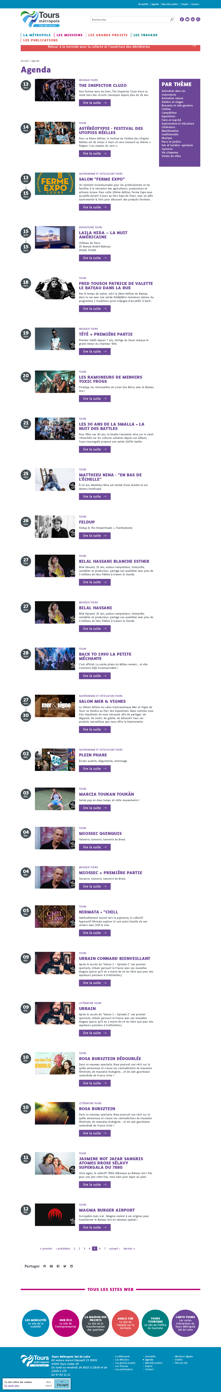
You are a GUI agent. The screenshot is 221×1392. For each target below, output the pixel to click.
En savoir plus (12, 1385)
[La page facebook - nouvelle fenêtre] (182, 19)
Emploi (185, 4)
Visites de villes (171, 156)
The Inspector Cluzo (103, 85)
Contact (195, 4)
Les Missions (70, 35)
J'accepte (62, 1385)
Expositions (168, 116)
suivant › (114, 1248)
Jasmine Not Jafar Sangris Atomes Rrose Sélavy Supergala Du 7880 (111, 1163)
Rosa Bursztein (97, 1108)
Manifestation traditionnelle (170, 132)
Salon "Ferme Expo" (102, 179)
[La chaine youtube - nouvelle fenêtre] (187, 19)
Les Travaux (145, 35)
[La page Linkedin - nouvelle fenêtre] (193, 19)
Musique (167, 138)
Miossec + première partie (110, 872)
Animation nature (172, 98)
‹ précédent (63, 1248)
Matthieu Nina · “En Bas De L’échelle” (110, 476)
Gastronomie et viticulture (178, 123)
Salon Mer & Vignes (102, 701)
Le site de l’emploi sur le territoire (125, 1323)
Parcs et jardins (171, 141)
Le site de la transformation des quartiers (95, 1323)
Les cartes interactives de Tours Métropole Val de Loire (185, 1323)
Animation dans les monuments (173, 92)
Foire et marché (171, 120)
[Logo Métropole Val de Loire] (35, 1365)
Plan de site (181, 1362)
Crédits (178, 1359)
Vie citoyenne (170, 152)
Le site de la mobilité (35, 1323)
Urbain (87, 1008)
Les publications (40, 40)
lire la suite (92, 103)
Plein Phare (93, 754)
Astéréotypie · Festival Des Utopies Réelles (111, 130)
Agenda (155, 4)
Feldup (87, 521)
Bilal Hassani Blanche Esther (114, 561)
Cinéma (166, 109)
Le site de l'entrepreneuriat (65, 1323)
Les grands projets (108, 35)
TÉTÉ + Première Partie (106, 334)
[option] (36, 1323)
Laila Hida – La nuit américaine (103, 234)
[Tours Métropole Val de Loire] (40, 19)
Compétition (169, 112)
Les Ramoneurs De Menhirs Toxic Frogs (110, 379)
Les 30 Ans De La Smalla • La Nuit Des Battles (111, 426)
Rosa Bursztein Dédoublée (110, 1058)
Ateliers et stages (172, 102)
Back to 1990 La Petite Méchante (105, 656)
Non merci (49, 1384)
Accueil (24, 60)
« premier (46, 1248)
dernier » (129, 1248)
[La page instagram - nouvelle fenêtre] (198, 19)
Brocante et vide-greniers (177, 105)
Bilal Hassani (95, 607)
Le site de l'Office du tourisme (155, 1323)
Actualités (143, 4)
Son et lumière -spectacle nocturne (177, 146)
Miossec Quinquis (100, 833)
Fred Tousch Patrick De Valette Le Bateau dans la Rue (116, 285)
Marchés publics (170, 4)
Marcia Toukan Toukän (106, 794)
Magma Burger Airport (107, 1210)
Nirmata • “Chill (98, 911)
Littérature (168, 127)
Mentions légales (184, 1356)
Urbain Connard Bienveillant (114, 958)
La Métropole (37, 35)
